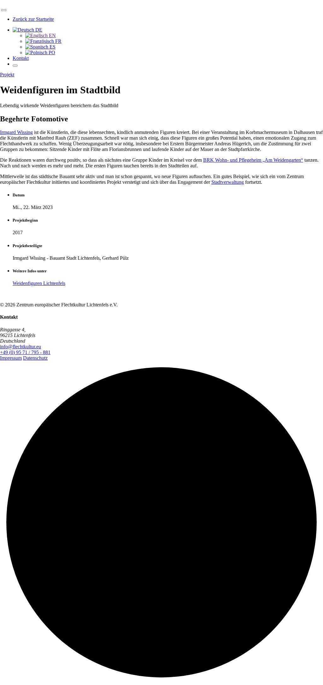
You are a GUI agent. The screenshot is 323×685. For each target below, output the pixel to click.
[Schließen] (3, 10)
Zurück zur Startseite (33, 19)
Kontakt (21, 58)
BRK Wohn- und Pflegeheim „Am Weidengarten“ (253, 160)
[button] (27, 29)
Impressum (11, 358)
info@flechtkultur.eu (20, 346)
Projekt (7, 74)
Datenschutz (35, 358)
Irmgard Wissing (16, 132)
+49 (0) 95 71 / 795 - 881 (25, 352)
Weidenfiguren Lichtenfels (39, 283)
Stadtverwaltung (227, 182)
